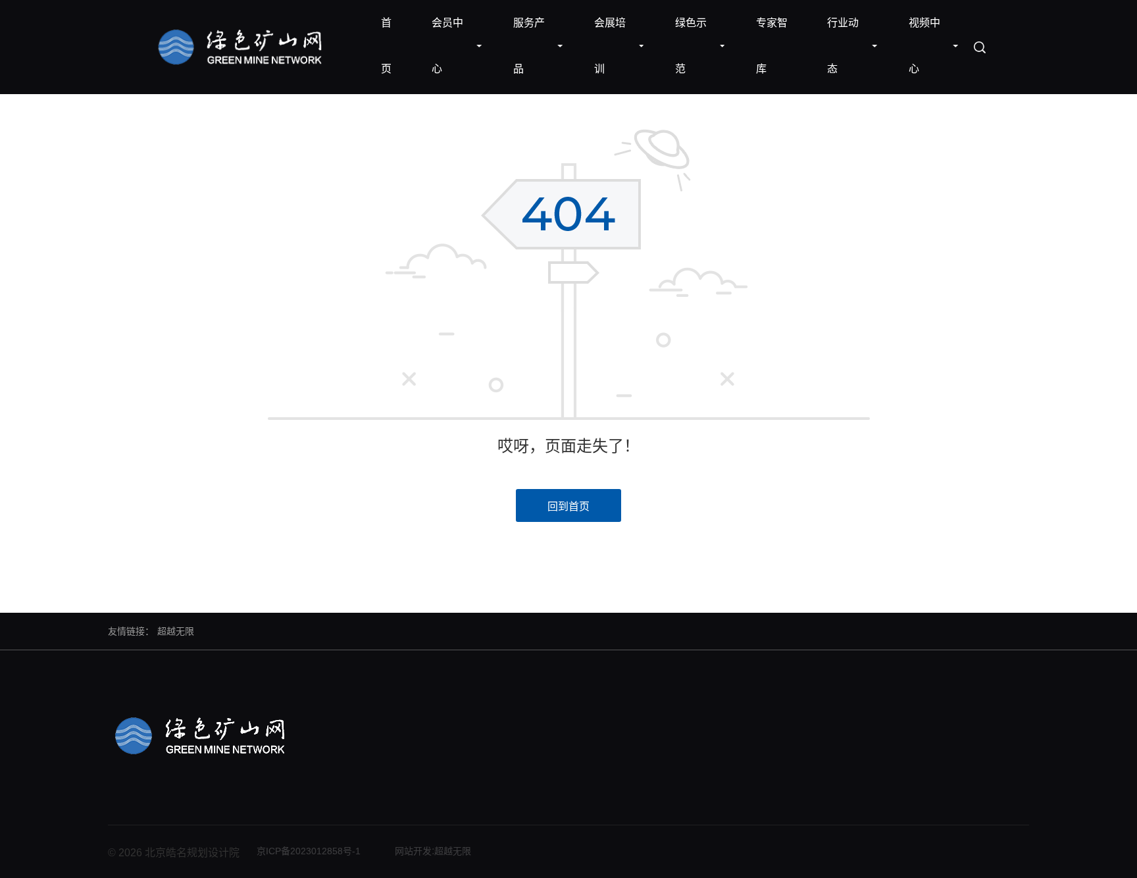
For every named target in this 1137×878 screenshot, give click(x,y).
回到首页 (568, 506)
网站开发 (413, 851)
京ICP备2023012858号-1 (309, 851)
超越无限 (175, 631)
